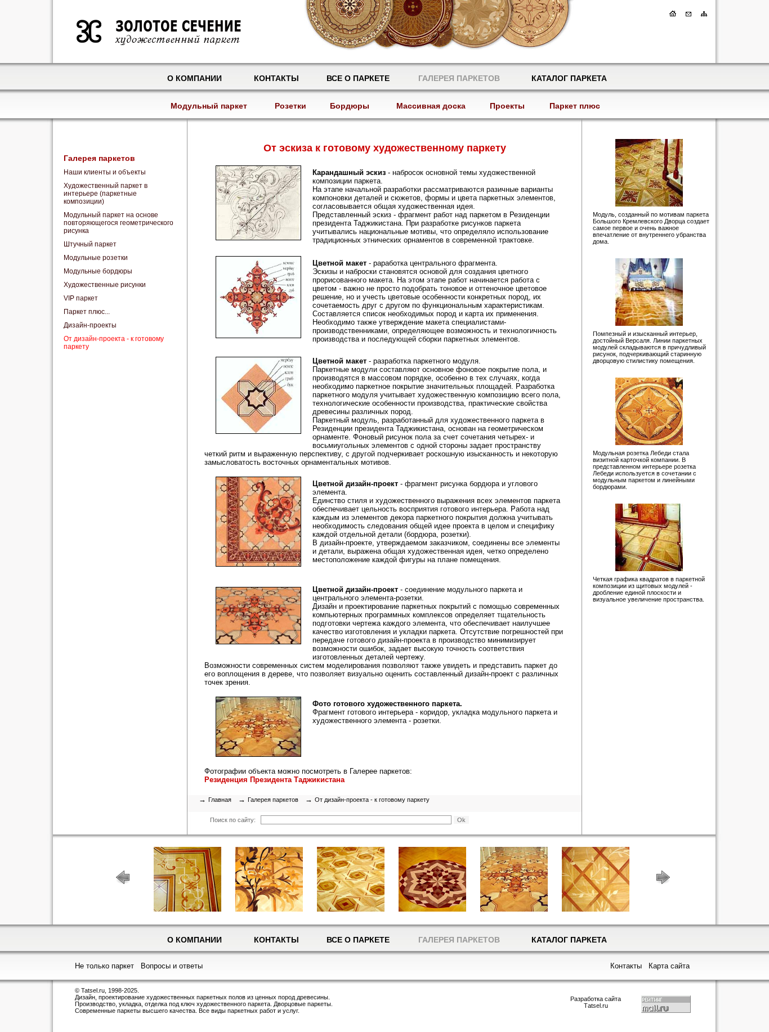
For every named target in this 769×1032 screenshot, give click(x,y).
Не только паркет (104, 966)
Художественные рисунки (105, 285)
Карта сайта (669, 966)
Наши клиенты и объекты (105, 172)
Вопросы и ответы (172, 966)
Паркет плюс (574, 105)
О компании (194, 78)
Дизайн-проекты (90, 325)
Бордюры (349, 105)
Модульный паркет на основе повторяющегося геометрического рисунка (118, 223)
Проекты (507, 105)
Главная (219, 799)
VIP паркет (81, 298)
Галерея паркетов (459, 78)
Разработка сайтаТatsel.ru (595, 1002)
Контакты (276, 78)
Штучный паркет (90, 244)
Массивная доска (431, 105)
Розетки (290, 105)
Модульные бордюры (98, 271)
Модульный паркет (209, 105)
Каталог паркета (569, 78)
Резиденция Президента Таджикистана (274, 779)
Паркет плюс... (87, 312)
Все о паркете (358, 78)
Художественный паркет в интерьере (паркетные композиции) (105, 193)
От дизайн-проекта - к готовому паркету (114, 343)
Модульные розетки (96, 258)
